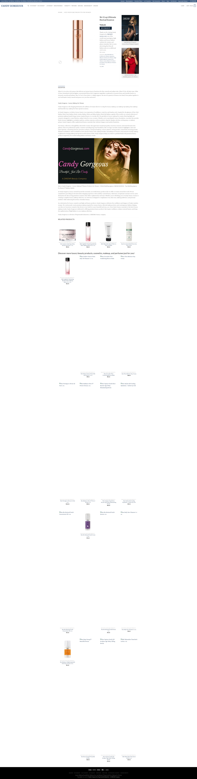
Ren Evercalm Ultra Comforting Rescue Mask (109, 374)
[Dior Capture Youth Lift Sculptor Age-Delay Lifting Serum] (108, 696)
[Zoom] (60, 62)
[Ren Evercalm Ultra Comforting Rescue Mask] (108, 313)
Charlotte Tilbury (138, 1)
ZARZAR (113, 777)
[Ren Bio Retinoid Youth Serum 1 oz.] (108, 569)
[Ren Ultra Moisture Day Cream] (129, 313)
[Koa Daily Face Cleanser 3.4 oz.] (129, 569)
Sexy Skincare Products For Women (77, 12)
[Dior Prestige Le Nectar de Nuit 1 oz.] (67, 440)
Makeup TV (67, 5)
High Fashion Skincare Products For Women (108, 59)
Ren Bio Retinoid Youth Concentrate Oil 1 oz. (67, 630)
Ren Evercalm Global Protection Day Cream (129, 244)
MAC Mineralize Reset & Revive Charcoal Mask (108, 244)
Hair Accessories (156, 1)
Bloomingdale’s (129, 1)
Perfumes (74, 5)
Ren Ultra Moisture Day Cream (129, 373)
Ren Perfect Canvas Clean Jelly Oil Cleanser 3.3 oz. (88, 374)
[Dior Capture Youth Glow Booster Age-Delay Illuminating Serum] (108, 440)
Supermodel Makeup (182, 1)
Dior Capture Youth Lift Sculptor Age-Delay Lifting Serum (108, 758)
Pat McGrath (173, 1)
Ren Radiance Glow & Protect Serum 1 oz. (88, 501)
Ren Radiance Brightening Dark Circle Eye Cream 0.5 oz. (67, 662)
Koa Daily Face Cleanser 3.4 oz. (129, 629)
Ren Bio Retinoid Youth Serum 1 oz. (108, 630)
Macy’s (163, 1)
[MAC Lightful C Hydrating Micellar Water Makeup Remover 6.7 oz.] (67, 266)
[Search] (28, 5)
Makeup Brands (58, 5)
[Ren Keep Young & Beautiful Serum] (88, 696)
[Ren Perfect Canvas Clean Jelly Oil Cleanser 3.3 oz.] (88, 313)
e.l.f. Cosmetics (147, 1)
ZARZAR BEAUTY (88, 5)
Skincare (80, 5)
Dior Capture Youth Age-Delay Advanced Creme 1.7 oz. (67, 244)
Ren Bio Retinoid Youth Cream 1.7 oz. (88, 535)
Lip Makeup (50, 5)
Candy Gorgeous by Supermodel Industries (98, 777)
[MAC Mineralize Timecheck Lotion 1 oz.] (129, 696)
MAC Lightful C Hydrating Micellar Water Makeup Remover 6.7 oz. (88, 244)
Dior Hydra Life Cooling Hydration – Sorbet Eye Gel (129, 501)
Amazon (122, 1)
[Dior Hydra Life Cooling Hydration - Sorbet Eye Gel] (129, 440)
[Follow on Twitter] (195, 1)
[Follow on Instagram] (192, 1)
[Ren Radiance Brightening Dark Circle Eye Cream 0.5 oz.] (67, 648)
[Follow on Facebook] (190, 1)
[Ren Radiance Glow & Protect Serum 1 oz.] (88, 440)
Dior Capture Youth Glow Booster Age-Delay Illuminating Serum (108, 502)
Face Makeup (40, 5)
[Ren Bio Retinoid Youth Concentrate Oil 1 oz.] (67, 569)
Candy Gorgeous (12, 6)
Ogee (168, 1)
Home (60, 12)
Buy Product (105, 28)
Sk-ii (103, 66)
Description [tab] (61, 87)
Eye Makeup (33, 5)
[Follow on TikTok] (193, 1)
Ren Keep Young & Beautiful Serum (88, 757)
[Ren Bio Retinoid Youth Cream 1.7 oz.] (88, 521)
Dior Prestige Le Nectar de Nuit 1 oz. (67, 501)
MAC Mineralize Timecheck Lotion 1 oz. (129, 757)
